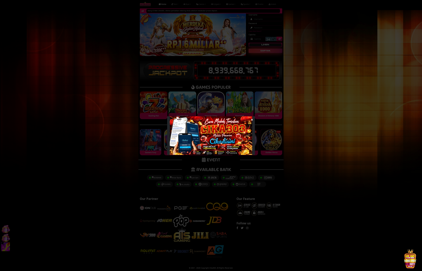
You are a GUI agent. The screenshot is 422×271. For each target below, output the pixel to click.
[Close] (252, 119)
